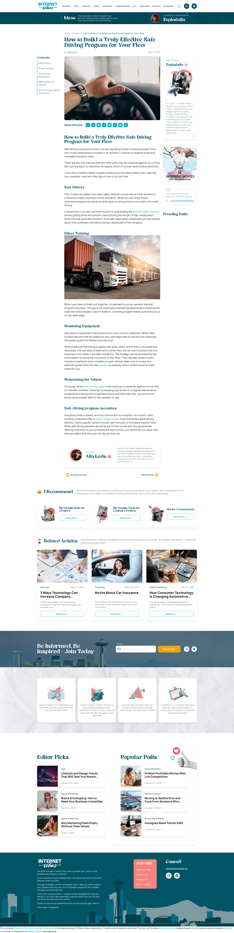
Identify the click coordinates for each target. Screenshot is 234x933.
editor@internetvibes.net (177, 868)
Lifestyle (86, 6)
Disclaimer (142, 874)
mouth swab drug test (147, 211)
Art (134, 6)
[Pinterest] (194, 6)
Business (66, 6)
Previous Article (79, 474)
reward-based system (107, 418)
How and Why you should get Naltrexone (34, 928)
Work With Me (143, 869)
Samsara (103, 365)
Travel (96, 6)
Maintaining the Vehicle (47, 83)
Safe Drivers (45, 63)
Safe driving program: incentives (50, 91)
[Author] (109, 456)
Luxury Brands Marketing (182, 200)
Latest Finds (144, 6)
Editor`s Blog (143, 884)
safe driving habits (94, 386)
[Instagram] (186, 6)
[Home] (47, 5)
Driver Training (46, 68)
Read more (71, 518)
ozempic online (34, 931)
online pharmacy (166, 928)
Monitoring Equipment (44, 75)
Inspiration (107, 6)
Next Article (148, 474)
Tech (76, 6)
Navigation (142, 879)
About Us (157, 6)
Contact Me (168, 6)
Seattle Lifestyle (123, 6)
